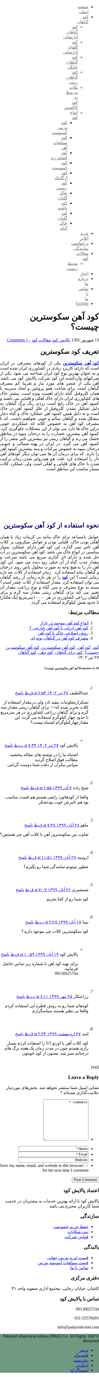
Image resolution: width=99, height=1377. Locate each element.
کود (96, 647)
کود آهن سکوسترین (58, 647)
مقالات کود (41, 340)
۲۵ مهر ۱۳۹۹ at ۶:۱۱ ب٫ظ (49, 996)
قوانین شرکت (76, 1236)
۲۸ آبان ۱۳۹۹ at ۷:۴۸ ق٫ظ (56, 825)
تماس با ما (79, 1267)
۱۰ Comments (19, 340)
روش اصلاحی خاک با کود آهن (63, 633)
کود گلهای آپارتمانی (70, 47)
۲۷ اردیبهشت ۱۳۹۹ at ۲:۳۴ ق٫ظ (53, 1034)
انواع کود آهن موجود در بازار (64, 623)
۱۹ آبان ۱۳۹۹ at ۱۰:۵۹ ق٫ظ (35, 954)
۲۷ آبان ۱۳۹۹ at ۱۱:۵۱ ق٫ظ (52, 857)
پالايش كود (61, 340)
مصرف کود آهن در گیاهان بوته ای (59, 638)
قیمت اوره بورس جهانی (67, 1257)
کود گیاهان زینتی (72, 77)
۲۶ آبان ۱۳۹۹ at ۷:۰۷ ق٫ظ (48, 889)
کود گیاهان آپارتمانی (70, 32)
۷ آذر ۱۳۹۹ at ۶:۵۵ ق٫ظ (51, 787)
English (82, 303)
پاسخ (19, 693)
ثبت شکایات (77, 1231)
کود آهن (84, 647)
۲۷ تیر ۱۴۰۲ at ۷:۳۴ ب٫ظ (36, 745)
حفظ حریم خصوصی (70, 1226)
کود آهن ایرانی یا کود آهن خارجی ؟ (58, 628)
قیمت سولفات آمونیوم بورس (63, 1262)
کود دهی (46, 652)
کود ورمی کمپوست (59, 127)
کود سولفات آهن (60, 142)
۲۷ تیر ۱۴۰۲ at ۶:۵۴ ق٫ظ (46, 693)
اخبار (84, 273)
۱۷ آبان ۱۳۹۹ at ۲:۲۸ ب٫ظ (58, 922)
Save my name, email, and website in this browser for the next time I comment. (44, 1167)
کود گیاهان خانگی (72, 62)
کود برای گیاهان (69, 652)
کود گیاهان (27, 652)
